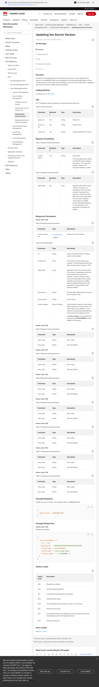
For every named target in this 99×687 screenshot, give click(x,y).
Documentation (60, 14)
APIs (9, 77)
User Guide (9, 54)
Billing (7, 46)
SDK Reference (11, 165)
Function (40, 49)
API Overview (12, 73)
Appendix (11, 162)
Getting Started (11, 50)
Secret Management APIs (18, 88)
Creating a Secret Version (21, 103)
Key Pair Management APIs (19, 84)
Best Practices (11, 58)
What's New (10, 38)
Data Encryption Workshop (55, 25)
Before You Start (13, 65)
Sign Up (91, 14)
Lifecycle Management (20, 92)
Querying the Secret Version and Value (22, 121)
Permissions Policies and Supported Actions (16, 157)
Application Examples (15, 152)
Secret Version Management (17, 97)
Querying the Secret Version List (22, 109)
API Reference (11, 61)
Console (72, 14)
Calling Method (42, 54)
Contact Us (47, 14)
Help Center (39, 25)
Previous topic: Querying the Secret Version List (52, 638)
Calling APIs (12, 69)
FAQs (7, 169)
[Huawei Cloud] (14, 13)
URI (38, 59)
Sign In (80, 14)
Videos (8, 173)
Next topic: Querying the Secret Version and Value (53, 642)
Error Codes (43, 631)
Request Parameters (44, 64)
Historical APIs (13, 148)
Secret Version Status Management (20, 127)
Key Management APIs (18, 81)
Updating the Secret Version (20, 115)
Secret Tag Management (17, 133)
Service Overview (12, 42)
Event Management (19, 138)
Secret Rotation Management (18, 143)
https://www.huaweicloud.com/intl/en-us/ (22, 5)
